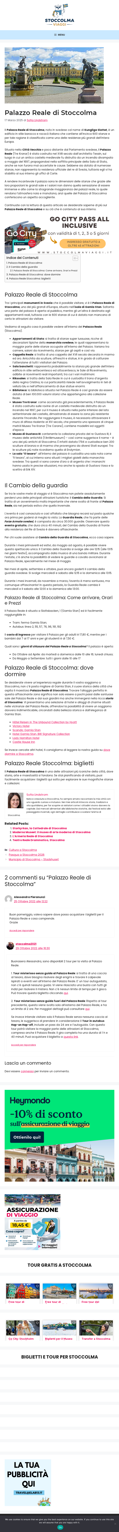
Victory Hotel (21, 726)
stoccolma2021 (26, 944)
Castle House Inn (24, 742)
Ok (60, 1527)
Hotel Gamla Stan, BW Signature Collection (41, 734)
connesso (27, 1071)
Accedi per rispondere (21, 930)
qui (66, 993)
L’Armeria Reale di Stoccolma (33, 836)
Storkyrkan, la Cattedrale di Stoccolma (40, 828)
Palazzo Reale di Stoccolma (25, 262)
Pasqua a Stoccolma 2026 (26, 855)
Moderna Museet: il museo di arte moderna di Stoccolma (51, 832)
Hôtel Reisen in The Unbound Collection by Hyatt (45, 722)
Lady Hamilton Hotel (26, 738)
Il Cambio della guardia (23, 267)
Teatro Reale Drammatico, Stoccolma (39, 840)
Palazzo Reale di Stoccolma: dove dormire (34, 274)
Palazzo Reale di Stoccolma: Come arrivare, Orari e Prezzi (45, 270)
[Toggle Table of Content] (73, 258)
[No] (115, 1523)
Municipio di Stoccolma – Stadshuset (34, 859)
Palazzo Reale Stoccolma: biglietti (30, 278)
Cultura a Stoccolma (23, 850)
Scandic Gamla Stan (27, 730)
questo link (71, 1037)
